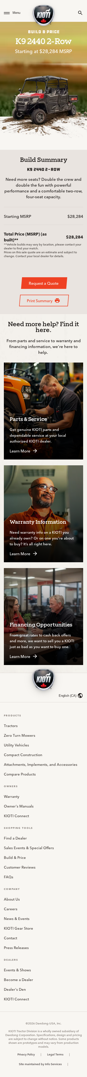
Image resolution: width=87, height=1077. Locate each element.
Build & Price (15, 857)
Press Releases (16, 947)
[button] (15, 13)
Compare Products (20, 773)
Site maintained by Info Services (40, 1064)
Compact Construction (23, 754)
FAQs (8, 876)
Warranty (11, 796)
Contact (10, 937)
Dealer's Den (15, 989)
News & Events (16, 918)
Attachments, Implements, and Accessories (40, 764)
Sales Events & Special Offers (29, 847)
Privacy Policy (26, 1054)
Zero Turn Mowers (19, 735)
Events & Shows (17, 969)
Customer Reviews (20, 867)
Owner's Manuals (19, 805)
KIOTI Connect (16, 815)
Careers (10, 908)
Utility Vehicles (16, 744)
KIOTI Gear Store (18, 928)
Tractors (11, 725)
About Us (12, 899)
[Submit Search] (80, 13)
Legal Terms (55, 1054)
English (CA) (67, 695)
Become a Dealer (18, 979)
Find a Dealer (15, 837)
